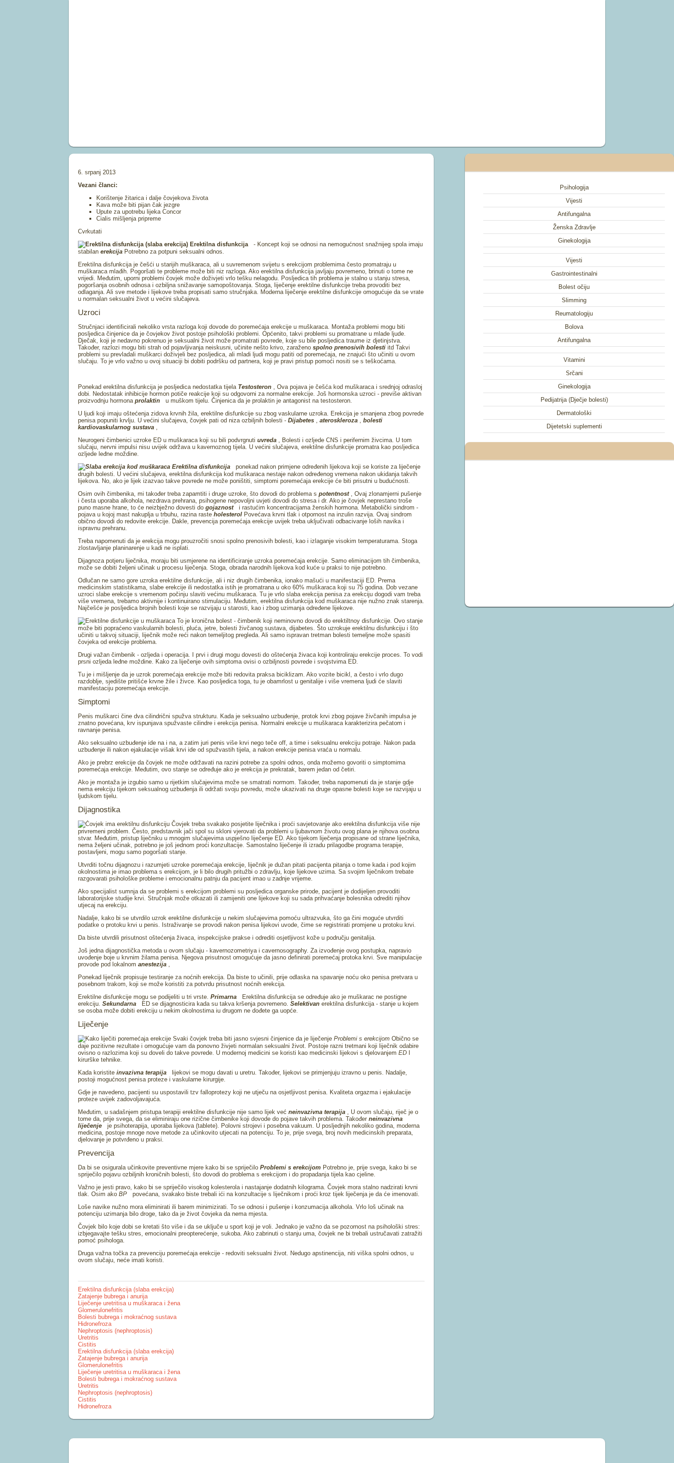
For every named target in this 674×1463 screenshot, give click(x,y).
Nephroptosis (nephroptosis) (115, 1330)
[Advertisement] (233, 73)
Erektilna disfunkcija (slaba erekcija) (126, 1289)
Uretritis (88, 1337)
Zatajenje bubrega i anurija (113, 1296)
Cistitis (87, 1344)
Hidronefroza (94, 1323)
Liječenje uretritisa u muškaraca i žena (129, 1303)
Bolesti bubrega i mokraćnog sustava (127, 1316)
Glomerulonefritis (100, 1310)
